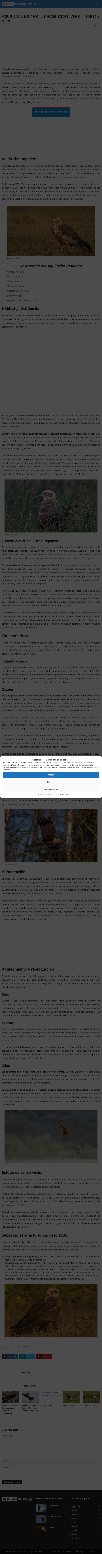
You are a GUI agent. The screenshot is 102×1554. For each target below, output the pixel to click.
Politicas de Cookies (44, 794)
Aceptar (51, 775)
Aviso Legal (64, 794)
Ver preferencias (51, 789)
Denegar (51, 782)
